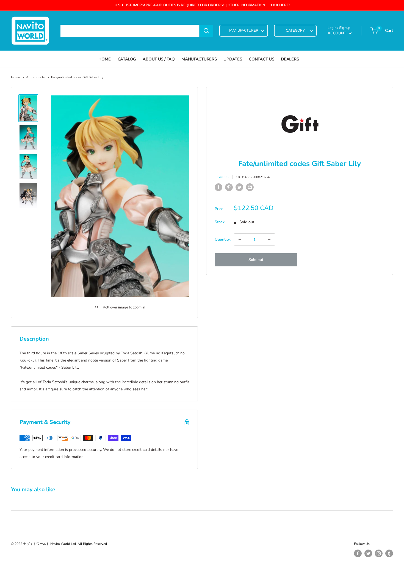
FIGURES (221, 177)
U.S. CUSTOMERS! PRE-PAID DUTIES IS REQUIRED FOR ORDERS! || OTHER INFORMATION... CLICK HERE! (202, 5)
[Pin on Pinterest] (229, 187)
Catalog (127, 59)
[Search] (206, 31)
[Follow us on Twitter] (368, 553)
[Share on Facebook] (218, 187)
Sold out (255, 259)
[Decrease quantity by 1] (240, 239)
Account (337, 33)
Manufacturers (199, 59)
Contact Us (261, 59)
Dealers (290, 59)
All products (35, 77)
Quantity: (223, 239)
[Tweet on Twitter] (239, 187)
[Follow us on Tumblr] (389, 553)
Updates (232, 59)
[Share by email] (250, 187)
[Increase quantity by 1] (269, 239)
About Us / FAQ (159, 59)
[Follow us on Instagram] (379, 553)
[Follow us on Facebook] (358, 553)
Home (104, 59)
